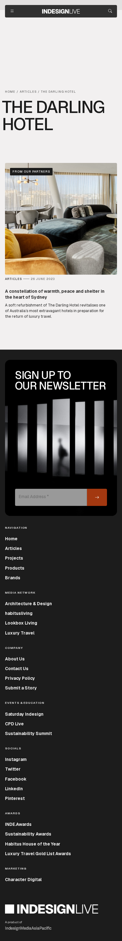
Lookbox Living (21, 623)
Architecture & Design (28, 603)
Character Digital (23, 879)
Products (14, 568)
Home (11, 539)
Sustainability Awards (28, 834)
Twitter (13, 769)
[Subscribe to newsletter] (97, 497)
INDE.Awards (18, 824)
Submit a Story (21, 688)
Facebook (16, 779)
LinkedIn (14, 789)
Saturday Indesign (24, 714)
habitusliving (19, 613)
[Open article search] (110, 11)
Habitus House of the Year (32, 844)
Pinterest (15, 798)
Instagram (16, 759)
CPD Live (14, 724)
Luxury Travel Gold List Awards (38, 853)
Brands (12, 578)
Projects (14, 558)
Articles (13, 548)
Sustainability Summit (28, 733)
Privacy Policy (20, 678)
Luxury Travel (19, 633)
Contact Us (16, 668)
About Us (15, 659)
